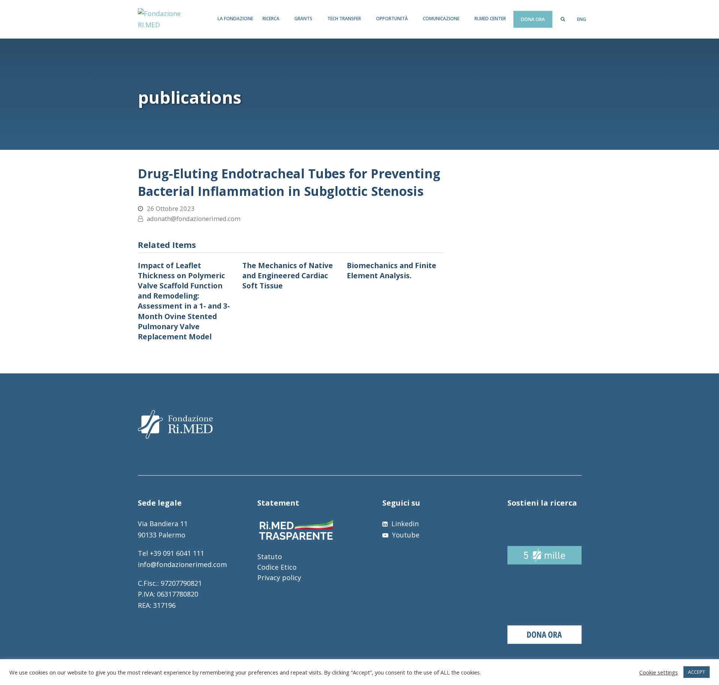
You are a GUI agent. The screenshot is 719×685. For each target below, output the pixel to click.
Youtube (404, 534)
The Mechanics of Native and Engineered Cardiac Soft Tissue (287, 275)
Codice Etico (277, 567)
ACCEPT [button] (696, 672)
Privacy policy (279, 577)
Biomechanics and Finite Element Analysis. (391, 270)
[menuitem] (581, 19)
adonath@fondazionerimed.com (193, 218)
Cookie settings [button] (658, 672)
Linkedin (404, 523)
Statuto (269, 556)
